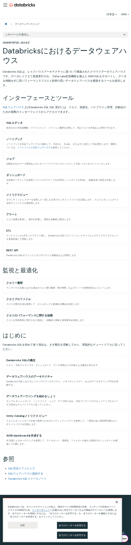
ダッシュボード (15, 175)
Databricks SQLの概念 (20, 360)
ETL (8, 230)
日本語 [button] (110, 14)
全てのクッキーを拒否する (72, 525)
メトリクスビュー (17, 195)
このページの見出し (17, 34)
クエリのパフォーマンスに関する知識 (29, 315)
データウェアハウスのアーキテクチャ (29, 376)
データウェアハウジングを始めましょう (30, 396)
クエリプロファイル (18, 299)
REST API (12, 250)
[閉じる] (116, 502)
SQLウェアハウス (13, 107)
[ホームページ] (6, 24)
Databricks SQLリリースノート (27, 478)
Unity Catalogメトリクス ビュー (26, 416)
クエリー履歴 (14, 283)
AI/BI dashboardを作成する (24, 435)
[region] (62, 520)
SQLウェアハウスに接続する (25, 473)
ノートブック (14, 139)
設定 (22, 525)
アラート (11, 214)
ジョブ (10, 159)
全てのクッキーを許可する (72, 535)
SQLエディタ (14, 123)
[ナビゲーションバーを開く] (5, 5)
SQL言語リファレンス (21, 468)
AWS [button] (124, 14)
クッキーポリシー (41, 510)
